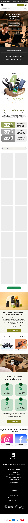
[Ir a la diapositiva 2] (14, 45)
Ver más (14, 287)
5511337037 (15, 472)
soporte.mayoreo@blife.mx (15, 477)
